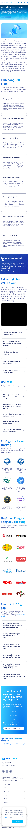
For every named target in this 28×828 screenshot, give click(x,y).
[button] (14, 333)
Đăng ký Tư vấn (6, 17)
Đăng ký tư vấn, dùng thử (13, 728)
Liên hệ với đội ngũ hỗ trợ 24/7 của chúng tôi (13, 744)
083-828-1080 (8, 762)
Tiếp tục (18, 821)
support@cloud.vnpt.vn (11, 765)
